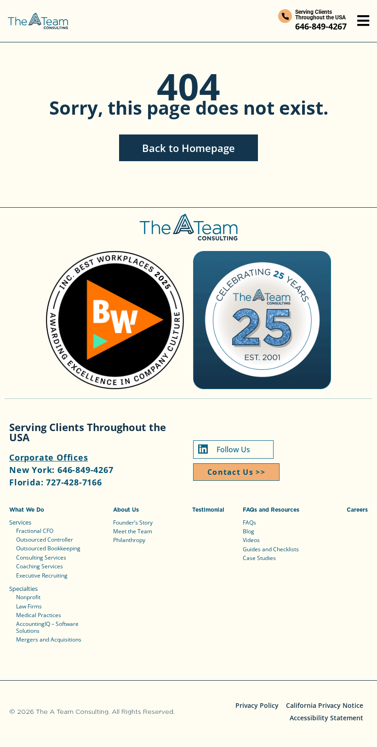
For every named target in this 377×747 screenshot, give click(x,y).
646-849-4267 (321, 26)
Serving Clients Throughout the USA (320, 15)
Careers (357, 510)
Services (20, 522)
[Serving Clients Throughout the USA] (285, 16)
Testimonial (208, 510)
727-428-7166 (74, 482)
